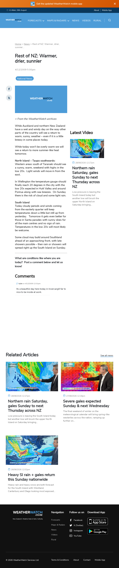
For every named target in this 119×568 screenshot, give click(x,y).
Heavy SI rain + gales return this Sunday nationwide (31, 477)
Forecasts (35, 20)
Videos (86, 20)
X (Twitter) (78, 525)
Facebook (78, 520)
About (96, 10)
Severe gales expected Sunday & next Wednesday (86, 403)
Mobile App (107, 10)
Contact (86, 560)
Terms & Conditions (60, 560)
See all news (106, 355)
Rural (97, 20)
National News (24, 78)
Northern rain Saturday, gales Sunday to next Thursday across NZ (86, 177)
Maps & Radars (56, 20)
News (75, 20)
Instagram (78, 530)
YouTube (77, 535)
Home (18, 44)
